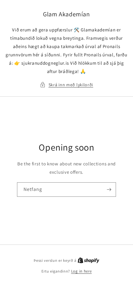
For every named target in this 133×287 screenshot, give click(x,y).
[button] (66, 85)
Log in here (81, 271)
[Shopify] (88, 260)
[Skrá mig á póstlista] (109, 189)
